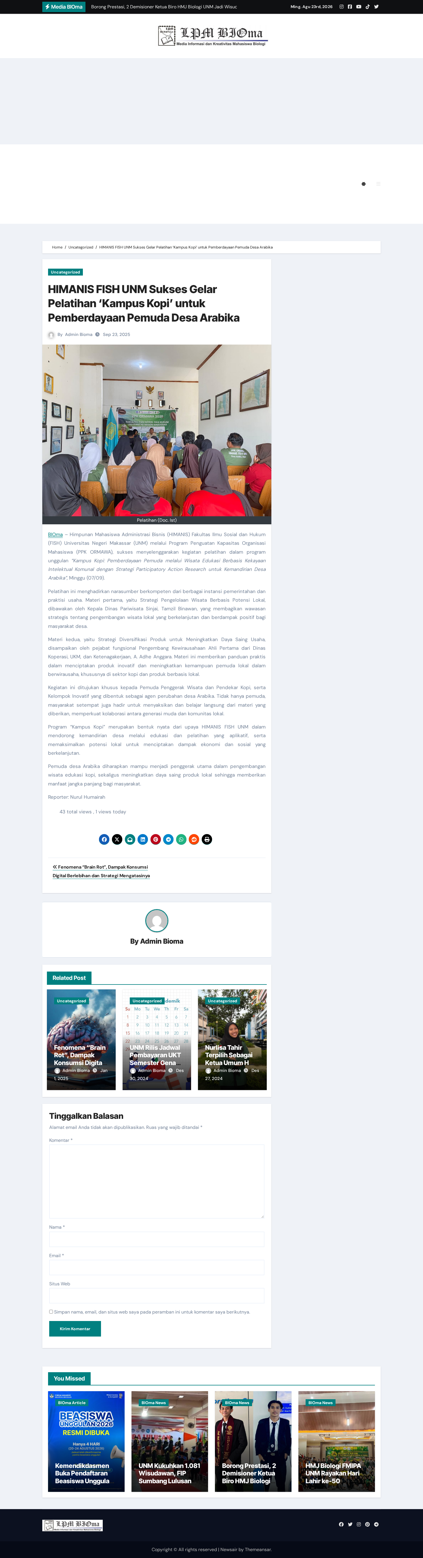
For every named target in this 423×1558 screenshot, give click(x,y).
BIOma (55, 534)
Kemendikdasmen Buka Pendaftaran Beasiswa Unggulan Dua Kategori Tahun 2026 (84, 1481)
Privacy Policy (79, 152)
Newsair (228, 1549)
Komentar (61, 1140)
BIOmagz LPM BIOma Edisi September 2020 (113, 216)
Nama (57, 1227)
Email (56, 1256)
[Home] (50, 184)
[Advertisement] (211, 101)
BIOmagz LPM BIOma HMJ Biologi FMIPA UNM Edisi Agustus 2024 (138, 168)
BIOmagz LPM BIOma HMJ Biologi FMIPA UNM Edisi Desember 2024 (182, 152)
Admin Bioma (78, 334)
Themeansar (258, 1549)
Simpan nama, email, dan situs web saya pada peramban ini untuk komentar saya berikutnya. (152, 1312)
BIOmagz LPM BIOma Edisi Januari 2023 (269, 200)
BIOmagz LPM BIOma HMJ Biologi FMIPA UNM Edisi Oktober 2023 (138, 200)
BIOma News (154, 1402)
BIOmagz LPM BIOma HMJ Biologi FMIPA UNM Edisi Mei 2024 (132, 184)
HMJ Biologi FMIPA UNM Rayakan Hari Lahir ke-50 (333, 1473)
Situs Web (59, 1284)
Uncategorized (65, 272)
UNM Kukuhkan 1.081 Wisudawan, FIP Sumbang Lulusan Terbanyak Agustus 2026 (169, 1481)
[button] (378, 184)
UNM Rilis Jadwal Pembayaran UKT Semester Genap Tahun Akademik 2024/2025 (155, 1063)
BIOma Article (71, 1402)
